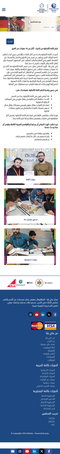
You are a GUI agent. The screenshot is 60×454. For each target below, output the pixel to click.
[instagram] (20, 451)
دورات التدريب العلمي (45, 386)
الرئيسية (52, 27)
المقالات (51, 360)
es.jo (47, 433)
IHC (53, 425)
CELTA (52, 418)
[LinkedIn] (34, 451)
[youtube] (27, 451)
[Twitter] (41, 451)
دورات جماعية (49, 383)
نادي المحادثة (49, 409)
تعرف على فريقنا (48, 344)
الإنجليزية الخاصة (47, 405)
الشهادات (50, 357)
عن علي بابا (50, 338)
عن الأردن (51, 341)
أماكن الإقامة (49, 354)
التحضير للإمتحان (48, 399)
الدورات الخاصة (48, 373)
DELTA (52, 422)
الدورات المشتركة (47, 376)
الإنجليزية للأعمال (47, 402)
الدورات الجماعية (48, 370)
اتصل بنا (10, 41)
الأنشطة (51, 351)
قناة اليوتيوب (49, 347)
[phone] (12, 451)
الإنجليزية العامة (48, 396)
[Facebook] (49, 451)
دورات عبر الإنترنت (47, 380)
